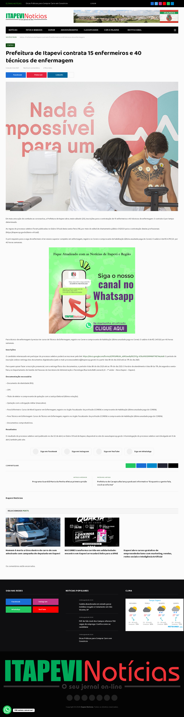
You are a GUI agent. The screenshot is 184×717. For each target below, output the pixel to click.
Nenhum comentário (31, 68)
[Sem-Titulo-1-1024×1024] (92, 333)
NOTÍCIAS (13, 30)
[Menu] (175, 30)
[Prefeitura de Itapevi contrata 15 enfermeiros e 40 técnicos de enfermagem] (92, 146)
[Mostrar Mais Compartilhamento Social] (71, 75)
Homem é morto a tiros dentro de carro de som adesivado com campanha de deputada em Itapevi (33, 552)
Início (22, 37)
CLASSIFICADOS (91, 30)
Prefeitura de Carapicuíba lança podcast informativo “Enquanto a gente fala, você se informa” (134, 483)
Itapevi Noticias (14, 498)
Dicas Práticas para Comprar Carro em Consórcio (47, 3)
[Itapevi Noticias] (26, 17)
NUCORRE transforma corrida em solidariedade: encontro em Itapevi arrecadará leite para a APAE (91, 552)
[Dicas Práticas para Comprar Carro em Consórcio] (71, 637)
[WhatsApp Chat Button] (7, 710)
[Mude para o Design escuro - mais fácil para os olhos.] (171, 30)
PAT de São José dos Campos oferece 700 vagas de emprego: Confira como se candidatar (97, 624)
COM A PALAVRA (111, 30)
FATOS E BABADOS (34, 30)
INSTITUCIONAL (135, 30)
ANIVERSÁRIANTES (69, 30)
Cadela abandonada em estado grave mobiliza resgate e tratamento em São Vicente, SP (95, 607)
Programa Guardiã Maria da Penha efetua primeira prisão (59, 481)
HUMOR (51, 30)
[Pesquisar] (177, 3)
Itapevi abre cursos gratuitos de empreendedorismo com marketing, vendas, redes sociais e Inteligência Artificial (148, 553)
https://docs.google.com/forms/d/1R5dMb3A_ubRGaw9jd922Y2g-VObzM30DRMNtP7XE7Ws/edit (124, 356)
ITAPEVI (10, 45)
